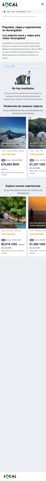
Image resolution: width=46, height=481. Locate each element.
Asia (8, 11)
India (13, 11)
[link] (5, 11)
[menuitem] (19, 15)
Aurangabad (20, 11)
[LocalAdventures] (11, 5)
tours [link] (29, 11)
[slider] (8, 154)
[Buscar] (22, 4)
